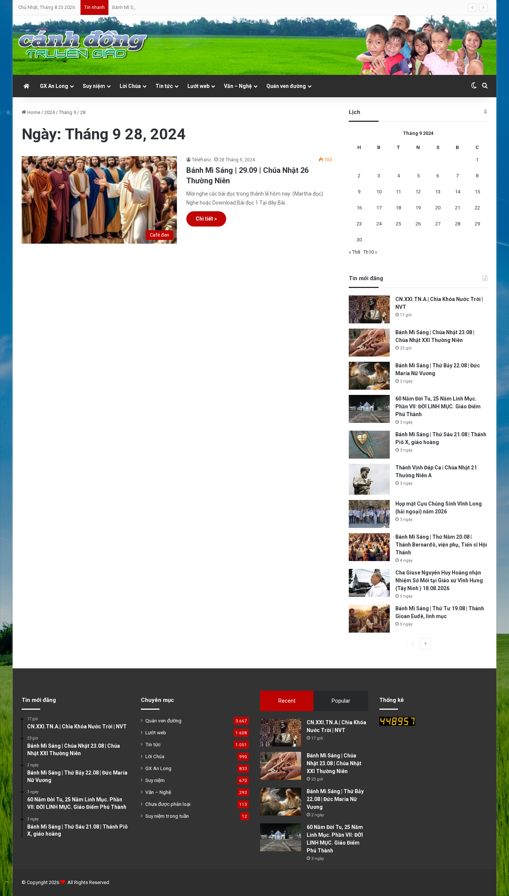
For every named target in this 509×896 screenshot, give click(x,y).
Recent (286, 700)
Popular (341, 700)
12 (418, 191)
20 (437, 207)
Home (33, 112)
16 (359, 207)
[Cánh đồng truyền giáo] (83, 45)
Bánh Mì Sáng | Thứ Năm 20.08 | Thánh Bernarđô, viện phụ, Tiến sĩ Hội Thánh (441, 544)
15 (477, 191)
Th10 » (370, 252)
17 (379, 207)
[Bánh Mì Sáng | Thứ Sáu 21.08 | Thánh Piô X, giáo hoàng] (369, 445)
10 (379, 191)
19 (418, 207)
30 (359, 240)
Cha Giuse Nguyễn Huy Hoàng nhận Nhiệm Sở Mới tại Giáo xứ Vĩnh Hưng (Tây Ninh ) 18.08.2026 (439, 580)
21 (457, 207)
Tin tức (164, 86)
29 (477, 224)
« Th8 (354, 252)
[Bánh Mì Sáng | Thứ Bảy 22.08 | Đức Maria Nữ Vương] (369, 376)
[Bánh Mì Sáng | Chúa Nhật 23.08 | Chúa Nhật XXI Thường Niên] (369, 343)
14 (457, 191)
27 (437, 224)
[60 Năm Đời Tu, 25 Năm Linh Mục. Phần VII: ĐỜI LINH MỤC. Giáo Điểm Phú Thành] (369, 409)
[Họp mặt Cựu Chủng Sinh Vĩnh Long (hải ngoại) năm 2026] (369, 514)
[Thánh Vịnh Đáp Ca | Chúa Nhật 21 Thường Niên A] (369, 479)
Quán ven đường (286, 86)
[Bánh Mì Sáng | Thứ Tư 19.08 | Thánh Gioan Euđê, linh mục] (369, 619)
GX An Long (54, 86)
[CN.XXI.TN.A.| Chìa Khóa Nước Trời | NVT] (369, 309)
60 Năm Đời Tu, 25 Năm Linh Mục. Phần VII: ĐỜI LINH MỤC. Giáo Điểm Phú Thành (438, 406)
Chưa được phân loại (167, 804)
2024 (49, 112)
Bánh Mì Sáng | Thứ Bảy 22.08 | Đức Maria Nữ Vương (167, 7)
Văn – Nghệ (238, 86)
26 (418, 224)
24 (379, 224)
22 (477, 207)
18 (398, 207)
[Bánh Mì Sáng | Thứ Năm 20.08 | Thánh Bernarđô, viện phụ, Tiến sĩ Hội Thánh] (369, 547)
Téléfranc (201, 159)
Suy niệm (94, 86)
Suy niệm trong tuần (167, 816)
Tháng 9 (67, 112)
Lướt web (198, 86)
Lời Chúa (130, 86)
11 (398, 191)
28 (457, 224)
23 (359, 224)
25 (398, 224)
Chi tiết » (206, 219)
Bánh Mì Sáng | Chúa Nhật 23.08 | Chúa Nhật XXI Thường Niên (334, 763)
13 (437, 191)
